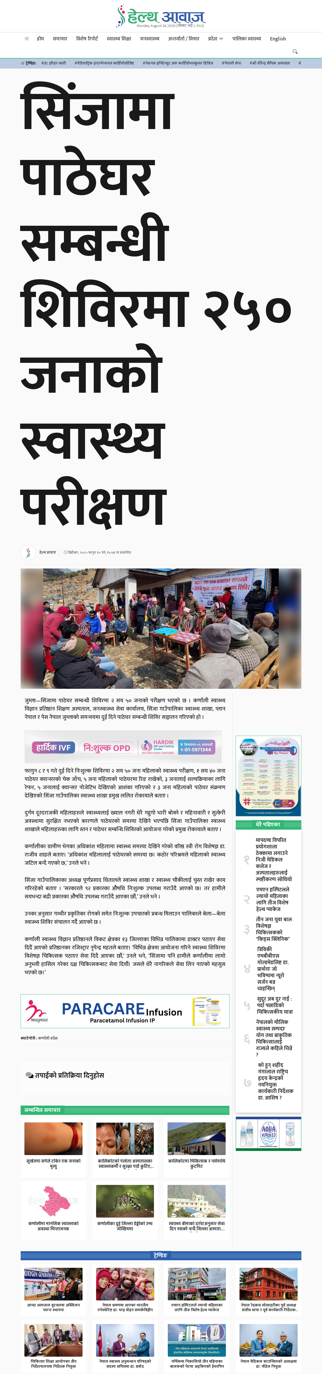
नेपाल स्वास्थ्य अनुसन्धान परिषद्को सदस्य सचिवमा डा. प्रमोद (125, 1364)
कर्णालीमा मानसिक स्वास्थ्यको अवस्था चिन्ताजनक (53, 1226)
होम (40, 39)
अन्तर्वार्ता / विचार (183, 39)
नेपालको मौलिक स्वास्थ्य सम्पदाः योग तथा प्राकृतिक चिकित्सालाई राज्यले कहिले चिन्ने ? (274, 1038)
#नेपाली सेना (231, 63)
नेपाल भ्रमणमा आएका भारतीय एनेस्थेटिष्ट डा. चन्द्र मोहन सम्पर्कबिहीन (125, 1307)
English (278, 39)
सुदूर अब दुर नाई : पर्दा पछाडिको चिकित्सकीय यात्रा (275, 1005)
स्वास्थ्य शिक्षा (119, 39)
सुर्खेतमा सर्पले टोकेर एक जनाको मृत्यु (53, 1164)
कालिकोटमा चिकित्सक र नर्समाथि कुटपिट (196, 1164)
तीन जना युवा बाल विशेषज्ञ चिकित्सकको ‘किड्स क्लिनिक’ (274, 930)
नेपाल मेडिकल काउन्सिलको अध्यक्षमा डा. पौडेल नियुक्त (268, 1364)
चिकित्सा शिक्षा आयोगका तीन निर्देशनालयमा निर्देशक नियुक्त (53, 1364)
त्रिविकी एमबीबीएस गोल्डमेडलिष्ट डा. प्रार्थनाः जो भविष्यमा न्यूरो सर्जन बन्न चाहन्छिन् (273, 969)
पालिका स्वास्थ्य (246, 39)
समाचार (60, 39)
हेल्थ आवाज (47, 552)
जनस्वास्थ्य (149, 39)
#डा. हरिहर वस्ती (53, 63)
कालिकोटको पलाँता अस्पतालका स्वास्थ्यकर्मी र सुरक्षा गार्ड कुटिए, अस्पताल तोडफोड (125, 1167)
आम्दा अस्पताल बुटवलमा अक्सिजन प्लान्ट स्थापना (53, 1307)
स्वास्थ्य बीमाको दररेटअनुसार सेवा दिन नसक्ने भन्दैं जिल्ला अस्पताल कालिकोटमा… (197, 1229)
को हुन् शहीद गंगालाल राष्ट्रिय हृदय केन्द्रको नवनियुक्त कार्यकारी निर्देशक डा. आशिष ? (276, 1081)
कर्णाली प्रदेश (48, 1038)
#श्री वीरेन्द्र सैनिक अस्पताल (270, 63)
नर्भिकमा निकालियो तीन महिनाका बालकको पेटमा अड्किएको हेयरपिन (197, 1364)
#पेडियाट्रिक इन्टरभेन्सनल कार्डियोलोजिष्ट (104, 63)
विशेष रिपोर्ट (87, 39)
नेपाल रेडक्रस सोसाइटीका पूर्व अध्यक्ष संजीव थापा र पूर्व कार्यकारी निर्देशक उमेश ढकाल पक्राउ (268, 1310)
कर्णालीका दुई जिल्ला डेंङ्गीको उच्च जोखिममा (124, 1226)
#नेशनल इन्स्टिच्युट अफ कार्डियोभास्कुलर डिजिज (178, 63)
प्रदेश (213, 39)
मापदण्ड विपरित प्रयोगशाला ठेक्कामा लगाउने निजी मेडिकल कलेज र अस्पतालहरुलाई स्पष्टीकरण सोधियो (274, 860)
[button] (27, 38)
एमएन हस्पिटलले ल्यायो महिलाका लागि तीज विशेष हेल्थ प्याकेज (272, 900)
